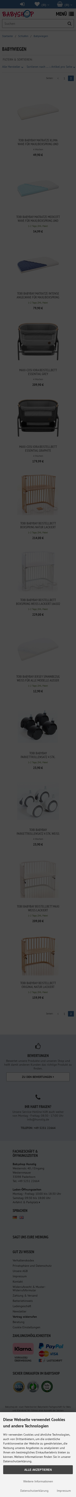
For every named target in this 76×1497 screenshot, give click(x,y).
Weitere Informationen (38, 1481)
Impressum (64, 1491)
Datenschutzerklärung (34, 1491)
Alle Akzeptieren (38, 1469)
